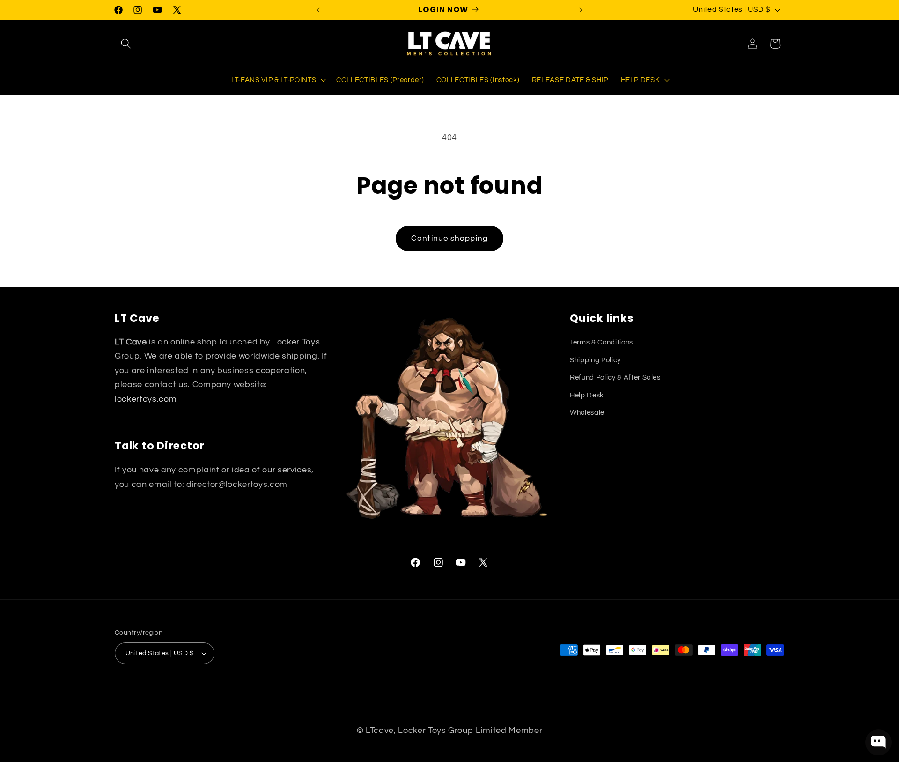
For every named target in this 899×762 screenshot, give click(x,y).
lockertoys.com (146, 399)
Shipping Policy (595, 360)
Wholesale (587, 412)
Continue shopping (449, 238)
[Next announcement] (581, 10)
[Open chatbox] (878, 742)
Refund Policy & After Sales (615, 377)
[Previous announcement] (318, 10)
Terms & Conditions (601, 342)
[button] (126, 43)
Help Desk (587, 395)
